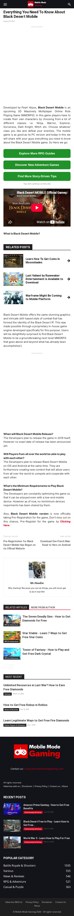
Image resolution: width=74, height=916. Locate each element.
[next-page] (11, 666)
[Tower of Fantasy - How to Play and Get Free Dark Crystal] (12, 654)
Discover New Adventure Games (37, 165)
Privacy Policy (41, 786)
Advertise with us (11, 786)
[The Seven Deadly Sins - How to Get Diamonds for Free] (12, 621)
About (65, 786)
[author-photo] (37, 578)
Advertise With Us (13, 902)
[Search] (69, 4)
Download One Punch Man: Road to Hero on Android (55, 543)
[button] (5, 4)
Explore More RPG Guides (37, 153)
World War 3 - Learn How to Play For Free (46, 838)
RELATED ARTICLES (16, 607)
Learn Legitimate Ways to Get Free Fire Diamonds (36, 720)
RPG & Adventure (11, 625)
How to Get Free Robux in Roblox (25, 705)
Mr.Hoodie (37, 583)
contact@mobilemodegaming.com (44, 768)
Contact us (55, 786)
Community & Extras (33, 812)
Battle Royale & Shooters (14, 725)
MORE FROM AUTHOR (43, 607)
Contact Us (60, 902)
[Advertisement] (37, 65)
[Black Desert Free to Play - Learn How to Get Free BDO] (12, 826)
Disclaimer (27, 786)
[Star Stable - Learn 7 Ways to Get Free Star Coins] (12, 637)
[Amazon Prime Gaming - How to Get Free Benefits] (12, 809)
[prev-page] (5, 666)
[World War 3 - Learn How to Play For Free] (12, 842)
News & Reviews (11, 709)
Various (7, 694)
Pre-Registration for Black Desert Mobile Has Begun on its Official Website (19, 545)
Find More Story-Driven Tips (37, 176)
